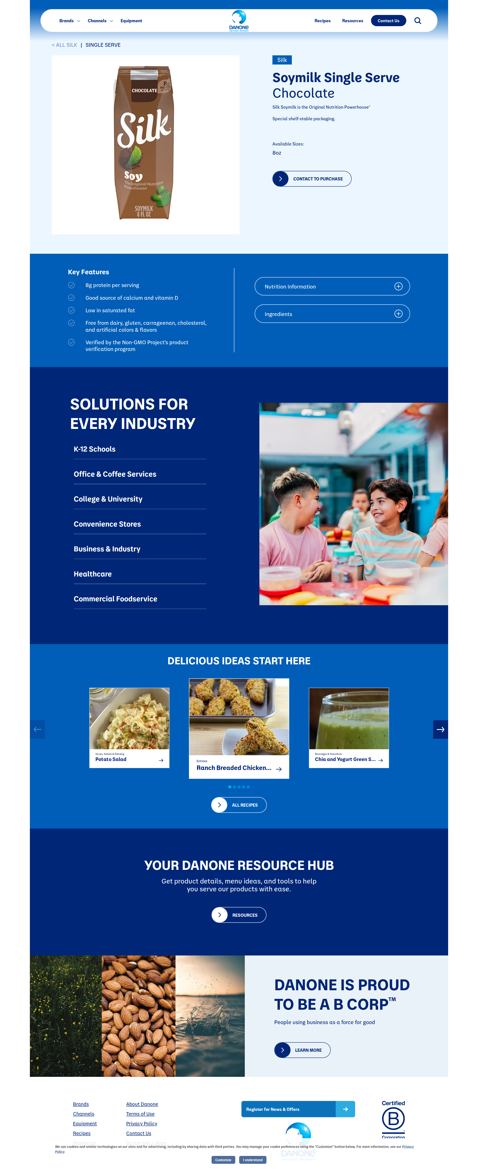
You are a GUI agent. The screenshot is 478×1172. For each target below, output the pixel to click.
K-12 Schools (95, 448)
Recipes (323, 20)
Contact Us (388, 20)
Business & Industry (107, 548)
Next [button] (440, 729)
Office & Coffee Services (115, 473)
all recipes (245, 805)
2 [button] (234, 787)
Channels (98, 20)
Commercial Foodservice (115, 598)
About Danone (142, 1104)
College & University (108, 498)
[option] (129, 725)
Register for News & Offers (272, 1109)
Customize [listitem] (223, 1160)
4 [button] (243, 787)
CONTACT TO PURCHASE (318, 179)
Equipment (131, 20)
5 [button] (248, 787)
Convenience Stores (107, 523)
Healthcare (93, 573)
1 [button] (229, 787)
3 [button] (239, 787)
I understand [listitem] (253, 1160)
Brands (67, 20)
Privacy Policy (141, 1123)
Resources (352, 20)
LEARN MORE (308, 1050)
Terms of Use (140, 1113)
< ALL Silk (64, 44)
